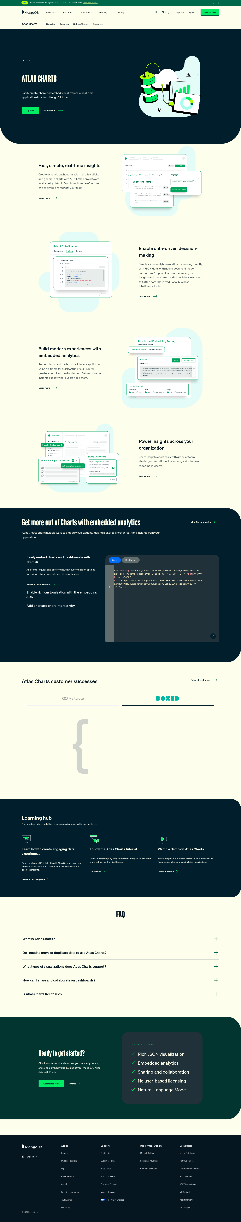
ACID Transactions (188, 1184)
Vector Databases (187, 1152)
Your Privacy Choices (115, 1199)
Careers (64, 1152)
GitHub (64, 1184)
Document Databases (189, 1168)
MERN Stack (185, 1192)
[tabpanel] (120, 747)
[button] (166, 12)
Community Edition (148, 1168)
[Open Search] (156, 12)
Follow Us (65, 1207)
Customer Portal (108, 1160)
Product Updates (108, 1176)
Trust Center (66, 1199)
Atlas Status (106, 1168)
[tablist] (120, 700)
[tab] (73, 700)
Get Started (210, 12)
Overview (51, 24)
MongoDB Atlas (147, 1152)
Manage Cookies (108, 1192)
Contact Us (105, 1152)
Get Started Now (51, 1083)
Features (64, 24)
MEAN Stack (185, 1207)
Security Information (70, 1192)
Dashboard (130, 560)
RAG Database (186, 1176)
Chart (115, 560)
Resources (98, 24)
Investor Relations (69, 1160)
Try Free (30, 110)
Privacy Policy (67, 1176)
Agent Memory (186, 1199)
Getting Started (80, 24)
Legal (63, 1168)
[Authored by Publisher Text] (213, 636)
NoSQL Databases (187, 1160)
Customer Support (109, 1184)
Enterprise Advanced (149, 1160)
